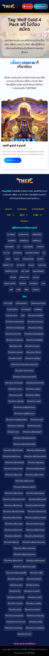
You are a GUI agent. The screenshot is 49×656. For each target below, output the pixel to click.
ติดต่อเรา (24, 220)
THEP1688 (30, 652)
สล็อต (21, 214)
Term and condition (24, 643)
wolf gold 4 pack (14, 145)
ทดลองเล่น (22, 208)
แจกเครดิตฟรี (38, 208)
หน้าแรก (8, 208)
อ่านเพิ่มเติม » (10, 160)
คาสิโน (36, 214)
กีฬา (9, 214)
